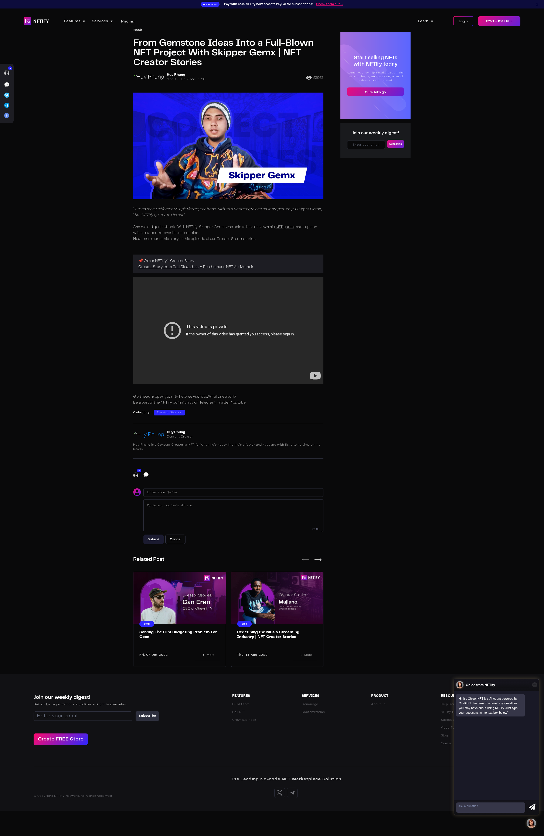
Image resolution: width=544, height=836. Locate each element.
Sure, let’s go (375, 92)
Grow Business (244, 719)
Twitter (223, 402)
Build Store (241, 704)
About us (378, 704)
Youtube (238, 402)
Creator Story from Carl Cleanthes (168, 267)
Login (463, 21)
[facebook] (6, 116)
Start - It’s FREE (499, 21)
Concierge (310, 704)
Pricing (128, 21)
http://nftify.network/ (218, 396)
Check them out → (329, 4)
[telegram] (6, 106)
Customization (313, 712)
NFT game (285, 227)
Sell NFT (238, 712)
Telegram (207, 402)
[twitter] (6, 96)
